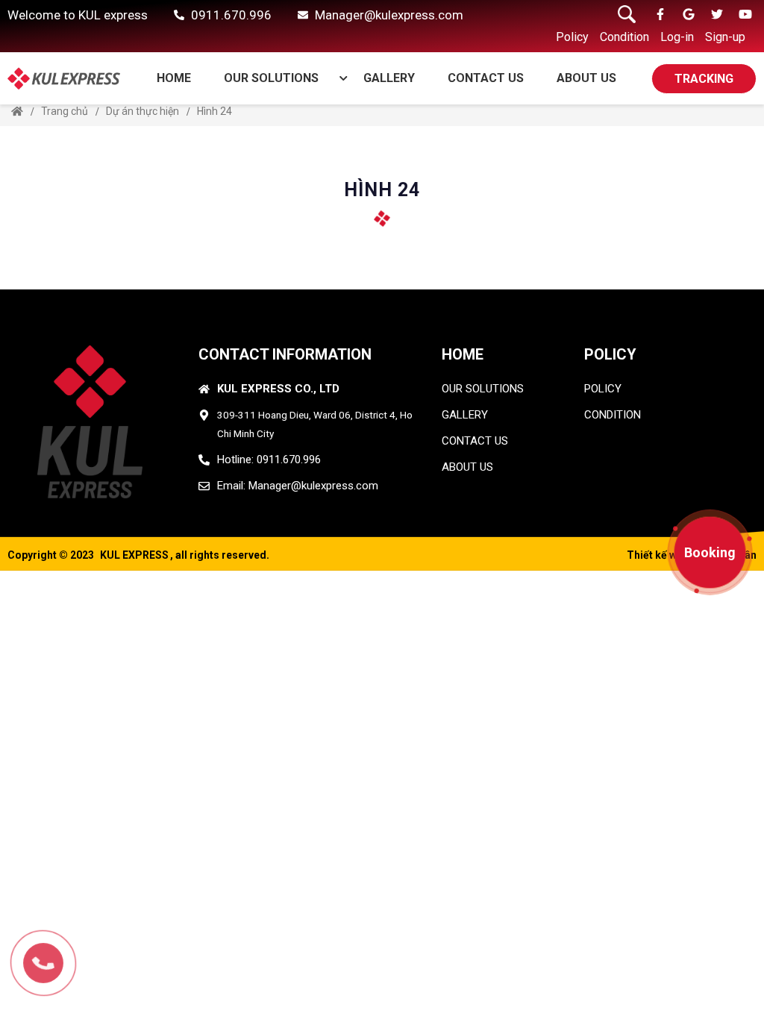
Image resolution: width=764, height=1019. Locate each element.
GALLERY (389, 78)
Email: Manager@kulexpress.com (297, 485)
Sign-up (725, 37)
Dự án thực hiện (142, 111)
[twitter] (717, 15)
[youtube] (745, 15)
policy (602, 388)
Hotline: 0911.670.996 (269, 459)
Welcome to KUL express (77, 14)
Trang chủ (64, 111)
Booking (710, 552)
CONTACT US (486, 78)
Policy (572, 37)
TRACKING (703, 79)
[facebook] (660, 15)
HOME (462, 354)
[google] (688, 15)
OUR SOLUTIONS (271, 78)
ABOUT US (586, 78)
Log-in (677, 37)
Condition (624, 37)
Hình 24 (214, 111)
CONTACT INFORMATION (285, 354)
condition (612, 414)
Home (174, 78)
